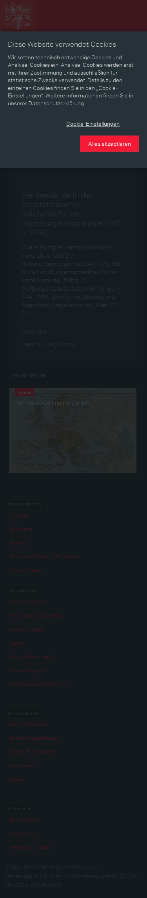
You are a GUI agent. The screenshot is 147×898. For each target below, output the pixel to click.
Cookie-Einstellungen (93, 123)
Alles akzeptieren (109, 143)
